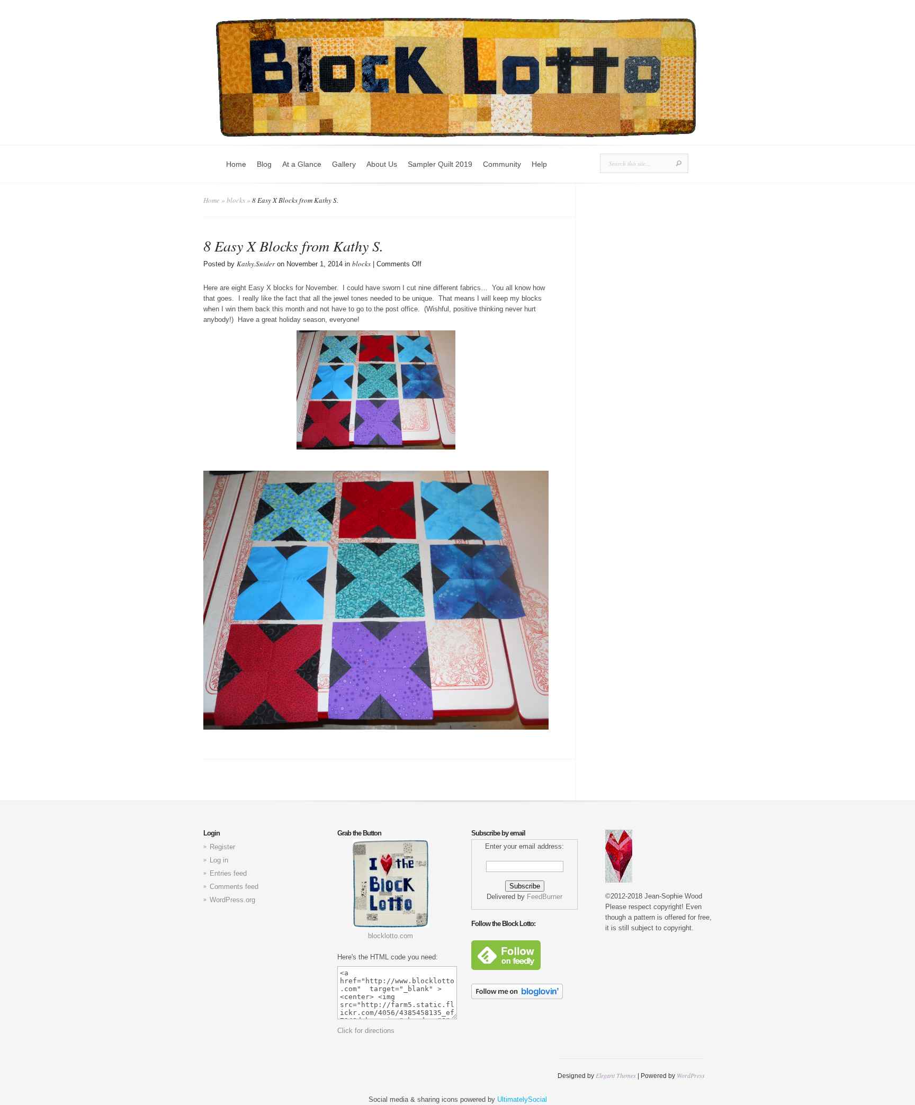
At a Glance (301, 164)
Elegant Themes (616, 1075)
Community (502, 164)
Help (539, 164)
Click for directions (365, 1031)
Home (236, 164)
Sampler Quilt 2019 (440, 164)
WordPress (691, 1075)
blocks (236, 200)
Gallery (344, 164)
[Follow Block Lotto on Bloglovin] (517, 997)
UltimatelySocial (522, 1099)
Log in (219, 860)
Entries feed (228, 873)
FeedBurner (544, 897)
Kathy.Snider (256, 263)
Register (222, 847)
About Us (381, 164)
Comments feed (234, 887)
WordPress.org (232, 900)
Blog (264, 164)
